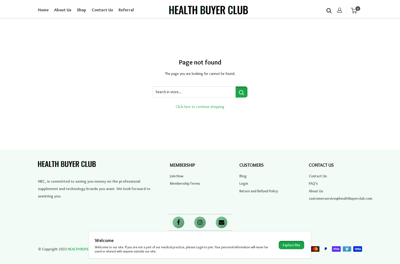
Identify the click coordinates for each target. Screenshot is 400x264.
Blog (243, 176)
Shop (81, 9)
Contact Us (102, 9)
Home (43, 9)
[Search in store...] (241, 92)
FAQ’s (313, 183)
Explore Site (291, 245)
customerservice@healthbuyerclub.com (335, 198)
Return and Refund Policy (258, 191)
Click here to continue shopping (200, 106)
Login (243, 183)
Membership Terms (185, 183)
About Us (62, 9)
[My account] (339, 10)
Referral (126, 9)
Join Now (177, 176)
